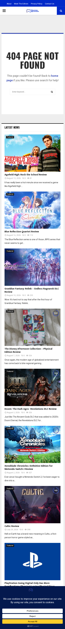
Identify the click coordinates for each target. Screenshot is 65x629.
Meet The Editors (21, 4)
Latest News (12, 127)
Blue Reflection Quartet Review (22, 232)
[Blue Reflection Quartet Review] (32, 210)
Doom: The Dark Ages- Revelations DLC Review (31, 409)
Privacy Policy (36, 4)
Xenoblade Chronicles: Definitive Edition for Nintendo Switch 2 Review (29, 467)
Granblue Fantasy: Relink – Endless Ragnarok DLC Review (32, 290)
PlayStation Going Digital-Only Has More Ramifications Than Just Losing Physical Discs (30, 584)
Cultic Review (12, 526)
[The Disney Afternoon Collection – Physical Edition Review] (32, 327)
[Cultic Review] (32, 504)
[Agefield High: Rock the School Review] (32, 153)
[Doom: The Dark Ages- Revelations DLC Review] (32, 387)
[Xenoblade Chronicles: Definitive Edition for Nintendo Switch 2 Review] (32, 444)
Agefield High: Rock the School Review (26, 175)
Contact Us (49, 4)
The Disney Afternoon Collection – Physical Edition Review (28, 350)
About (9, 4)
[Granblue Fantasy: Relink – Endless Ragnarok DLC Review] (32, 267)
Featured (10, 137)
